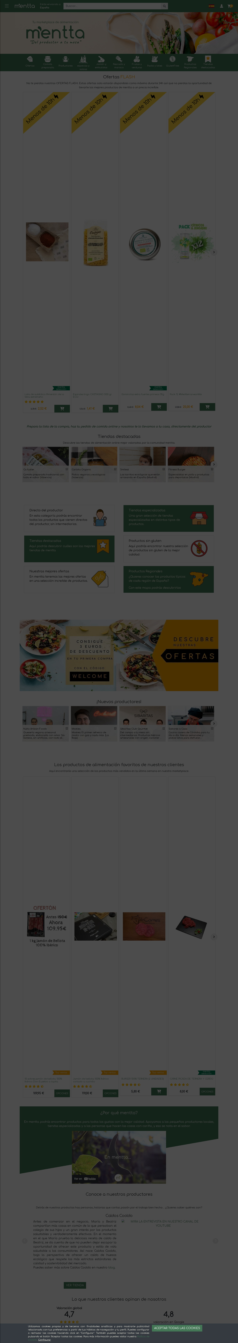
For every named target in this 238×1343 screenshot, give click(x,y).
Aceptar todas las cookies (177, 1328)
